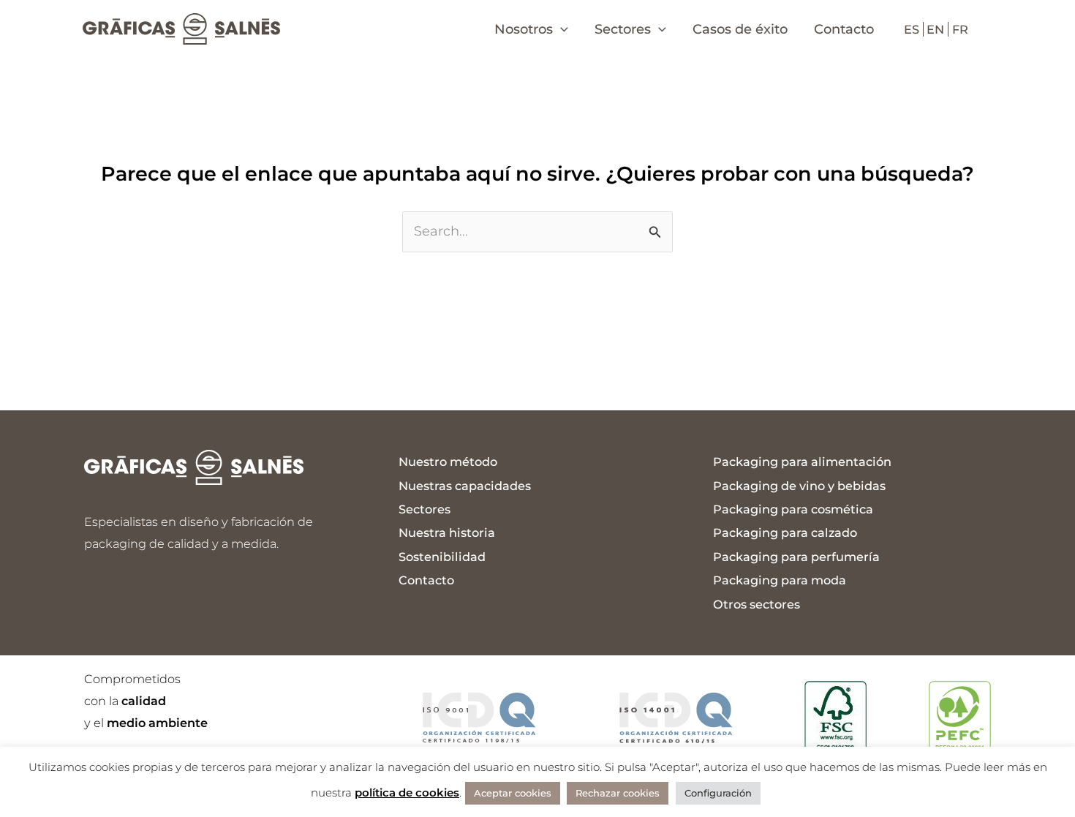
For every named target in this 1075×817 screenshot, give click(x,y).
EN (935, 29)
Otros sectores (756, 604)
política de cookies (407, 792)
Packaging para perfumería (796, 556)
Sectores (424, 509)
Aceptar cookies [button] (512, 793)
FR (960, 29)
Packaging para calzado (785, 532)
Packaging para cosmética (793, 509)
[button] (560, 29)
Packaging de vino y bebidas (799, 485)
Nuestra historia (447, 532)
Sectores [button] (623, 29)
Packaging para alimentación (802, 461)
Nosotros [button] (523, 29)
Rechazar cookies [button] (618, 793)
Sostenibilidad (442, 556)
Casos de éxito (740, 29)
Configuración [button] (718, 793)
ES (911, 29)
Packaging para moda (779, 580)
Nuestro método (448, 461)
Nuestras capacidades (465, 485)
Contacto (844, 29)
